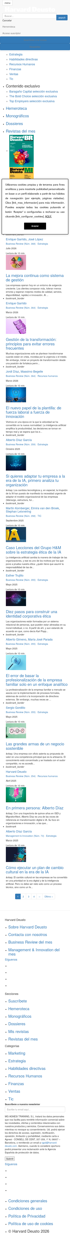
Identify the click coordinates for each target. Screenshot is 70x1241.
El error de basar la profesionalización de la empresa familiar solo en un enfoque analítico (37, 680)
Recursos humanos (48, 376)
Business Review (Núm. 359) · (22, 444)
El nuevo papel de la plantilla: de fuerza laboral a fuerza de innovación (33, 412)
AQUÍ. (48, 216)
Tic (11, 78)
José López (35, 239)
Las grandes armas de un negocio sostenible (35, 746)
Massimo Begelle (32, 371)
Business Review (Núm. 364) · (22, 307)
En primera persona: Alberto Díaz (34, 807)
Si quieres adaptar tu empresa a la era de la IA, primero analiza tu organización (35, 480)
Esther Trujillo (14, 575)
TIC (39, 515)
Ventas (13, 74)
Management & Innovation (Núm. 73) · (26, 835)
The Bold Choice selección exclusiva (33, 96)
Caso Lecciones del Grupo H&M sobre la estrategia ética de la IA (33, 550)
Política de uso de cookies (30, 1223)
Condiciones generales (27, 1200)
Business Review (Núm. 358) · (22, 515)
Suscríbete (17, 1001)
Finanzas (15, 69)
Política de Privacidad (26, 1216)
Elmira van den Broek (45, 508)
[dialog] (35, 206)
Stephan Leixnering (18, 511)
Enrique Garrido (16, 239)
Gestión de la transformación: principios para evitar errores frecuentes (31, 343)
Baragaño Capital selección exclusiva (33, 91)
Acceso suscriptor (11, 33)
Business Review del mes (30, 942)
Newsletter (35, 46)
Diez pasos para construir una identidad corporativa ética (31, 614)
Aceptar (35, 226)
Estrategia (15, 54)
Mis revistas (18, 1031)
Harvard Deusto (16, 771)
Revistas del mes (20, 131)
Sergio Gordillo (15, 707)
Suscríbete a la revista (35, 40)
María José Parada (40, 639)
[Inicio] (35, 9)
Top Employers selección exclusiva (32, 101)
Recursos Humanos (22, 64)
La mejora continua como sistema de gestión (35, 277)
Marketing (16, 1053)
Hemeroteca (8, 26)
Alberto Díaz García (19, 440)
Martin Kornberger (17, 508)
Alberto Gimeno (16, 639)
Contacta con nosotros (27, 934)
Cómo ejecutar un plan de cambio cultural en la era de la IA (34, 869)
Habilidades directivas (23, 59)
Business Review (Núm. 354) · (22, 776)
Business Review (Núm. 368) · (22, 243)
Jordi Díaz (12, 371)
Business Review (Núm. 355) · (22, 579)
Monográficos (17, 115)
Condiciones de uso (25, 1208)
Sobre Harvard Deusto (27, 927)
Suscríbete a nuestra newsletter (22, 1104)
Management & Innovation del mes (34, 952)
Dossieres (14, 123)
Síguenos (11, 959)
